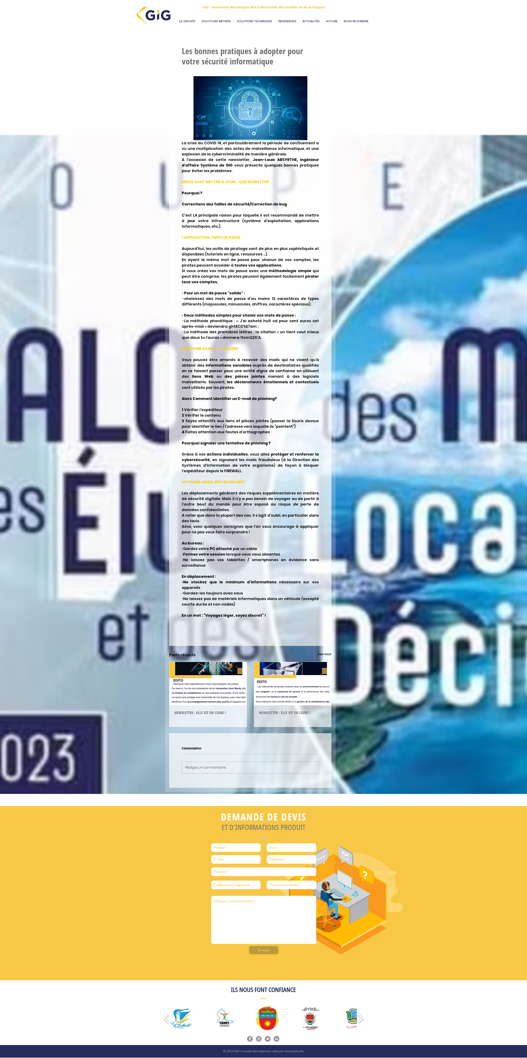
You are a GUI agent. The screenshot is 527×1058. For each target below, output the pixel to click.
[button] (187, 21)
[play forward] (360, 1018)
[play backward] (166, 1018)
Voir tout (324, 654)
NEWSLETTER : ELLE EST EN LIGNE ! (200, 712)
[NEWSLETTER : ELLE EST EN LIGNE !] (208, 683)
